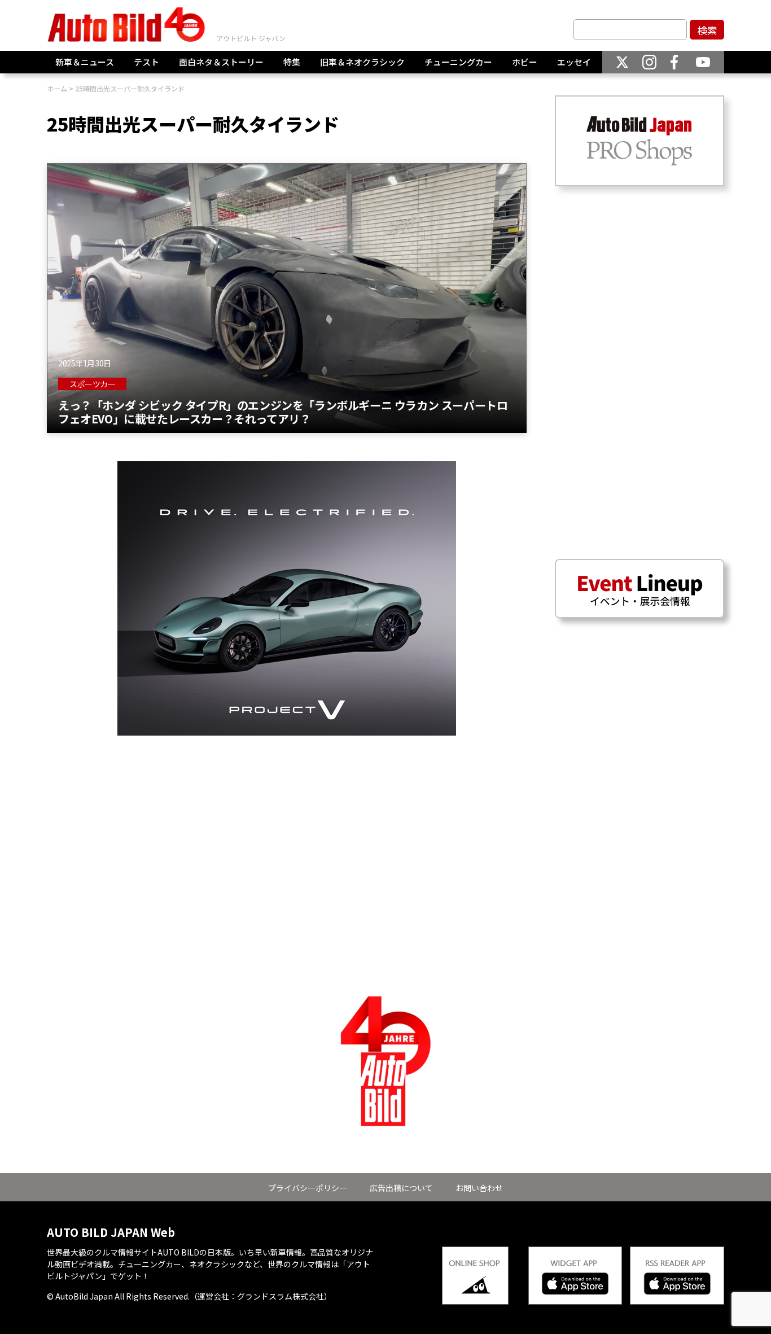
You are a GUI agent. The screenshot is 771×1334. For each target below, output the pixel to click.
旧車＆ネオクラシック (362, 62)
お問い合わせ (479, 1187)
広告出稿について (401, 1187)
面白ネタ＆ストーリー (221, 62)
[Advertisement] (287, 815)
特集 (291, 62)
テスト (146, 62)
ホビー (524, 62)
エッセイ (574, 62)
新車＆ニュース (84, 62)
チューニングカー (458, 62)
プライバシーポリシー (307, 1187)
